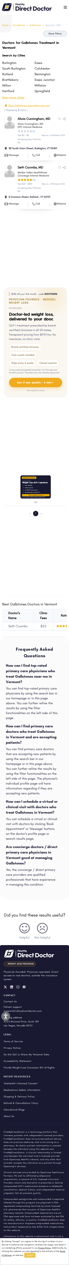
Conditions (19, 25)
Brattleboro (10, 80)
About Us (9, 1116)
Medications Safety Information (22, 1090)
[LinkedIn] (11, 987)
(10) (34, 180)
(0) (33, 131)
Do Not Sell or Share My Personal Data (26, 1054)
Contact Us (10, 1001)
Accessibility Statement (17, 1061)
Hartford (8, 91)
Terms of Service (13, 1041)
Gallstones (35, 25)
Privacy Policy (44, 1248)
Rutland (7, 74)
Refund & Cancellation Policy (21, 1103)
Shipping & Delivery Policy (19, 1096)
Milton (6, 85)
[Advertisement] (34, 248)
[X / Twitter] (5, 987)
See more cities (13, 97)
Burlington (9, 63)
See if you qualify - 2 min (34, 382)
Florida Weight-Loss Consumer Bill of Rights (29, 1067)
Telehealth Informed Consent (21, 1083)
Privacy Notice (12, 1048)
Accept (29, 1255)
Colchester (42, 68)
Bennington (42, 74)
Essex (38, 63)
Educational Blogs (14, 1109)
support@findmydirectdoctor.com (23, 1011)
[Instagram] (18, 987)
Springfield (42, 91)
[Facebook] (24, 987)
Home (5, 25)
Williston (40, 85)
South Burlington (13, 68)
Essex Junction (45, 80)
